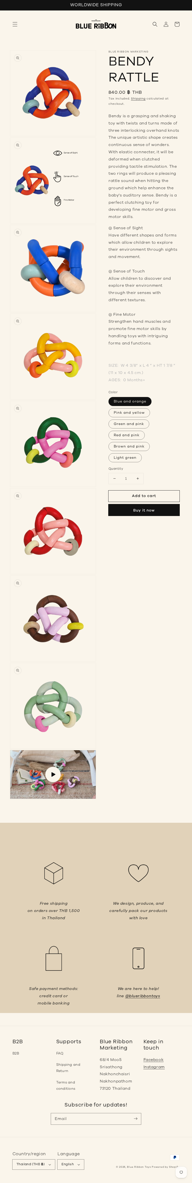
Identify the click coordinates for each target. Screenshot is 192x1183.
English (68, 1164)
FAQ (60, 1053)
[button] (15, 24)
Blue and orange (130, 401)
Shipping (138, 98)
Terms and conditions (66, 1085)
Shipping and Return (68, 1067)
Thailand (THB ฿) (30, 1164)
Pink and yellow (129, 412)
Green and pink (129, 424)
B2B (15, 1053)
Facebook (154, 1059)
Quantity (115, 468)
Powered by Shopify (166, 1167)
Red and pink (127, 435)
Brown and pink (129, 446)
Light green (125, 457)
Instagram (154, 1067)
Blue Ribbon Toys (139, 1167)
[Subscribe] (135, 1118)
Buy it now (144, 510)
